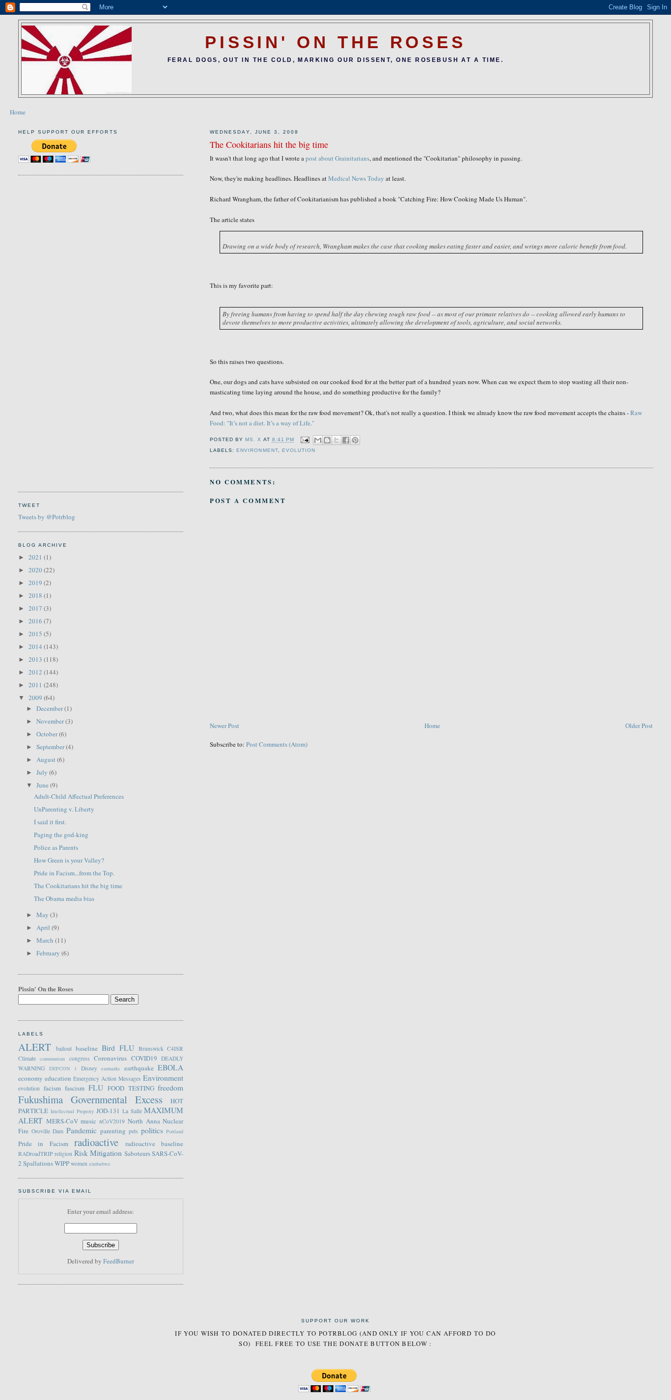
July (42, 772)
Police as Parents (56, 847)
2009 (36, 697)
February (48, 953)
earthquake (139, 1068)
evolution (298, 450)
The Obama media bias (64, 898)
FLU (95, 1087)
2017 (36, 608)
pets (133, 1131)
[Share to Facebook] (346, 440)
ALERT (34, 1047)
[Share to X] (336, 440)
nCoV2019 (112, 1121)
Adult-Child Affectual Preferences (79, 796)
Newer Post (224, 725)
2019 (36, 582)
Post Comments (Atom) (277, 744)
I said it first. (50, 821)
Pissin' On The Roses (335, 42)
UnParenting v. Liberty (64, 809)
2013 (36, 659)
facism (52, 1088)
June (43, 785)
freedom (170, 1087)
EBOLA (170, 1067)
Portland (174, 1131)
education (58, 1078)
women (79, 1163)
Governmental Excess (117, 1099)
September (51, 746)
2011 (36, 684)
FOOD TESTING (131, 1088)
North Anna (144, 1121)
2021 (36, 557)
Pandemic (81, 1130)
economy (30, 1078)
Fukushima (40, 1099)
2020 (36, 569)
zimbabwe (100, 1163)
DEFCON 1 (63, 1068)
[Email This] (318, 440)
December (50, 708)
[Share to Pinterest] (355, 440)
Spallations (38, 1163)
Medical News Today (356, 178)
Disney (89, 1068)
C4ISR (175, 1048)
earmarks (110, 1068)
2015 (36, 633)
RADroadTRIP (35, 1153)
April (44, 927)
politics (152, 1130)
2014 (36, 646)
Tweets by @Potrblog (46, 516)
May (43, 914)
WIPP (62, 1163)
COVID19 (144, 1058)
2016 (36, 620)
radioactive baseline (154, 1143)
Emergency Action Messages (107, 1078)
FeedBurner (118, 1261)
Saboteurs (137, 1153)
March (45, 940)
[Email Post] (304, 440)
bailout (64, 1048)
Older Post (639, 725)
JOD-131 (108, 1110)
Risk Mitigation (98, 1153)
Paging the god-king (61, 834)
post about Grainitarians (337, 158)
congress (79, 1058)
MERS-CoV (62, 1121)
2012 (36, 672)
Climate (27, 1058)
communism (52, 1058)
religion (63, 1153)
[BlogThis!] (327, 440)
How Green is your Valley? (69, 860)
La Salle (132, 1111)
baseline (87, 1048)
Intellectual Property (72, 1111)
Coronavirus (110, 1058)
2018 (36, 595)
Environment (257, 450)
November (50, 721)
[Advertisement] (57, 332)
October (47, 733)
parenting (113, 1130)
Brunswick (151, 1048)
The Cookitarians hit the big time (78, 885)
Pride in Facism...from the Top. (74, 872)
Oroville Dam (47, 1131)
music (88, 1121)
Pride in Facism (43, 1143)
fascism (74, 1088)
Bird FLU (118, 1048)
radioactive (96, 1142)
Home (18, 112)
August (46, 759)
